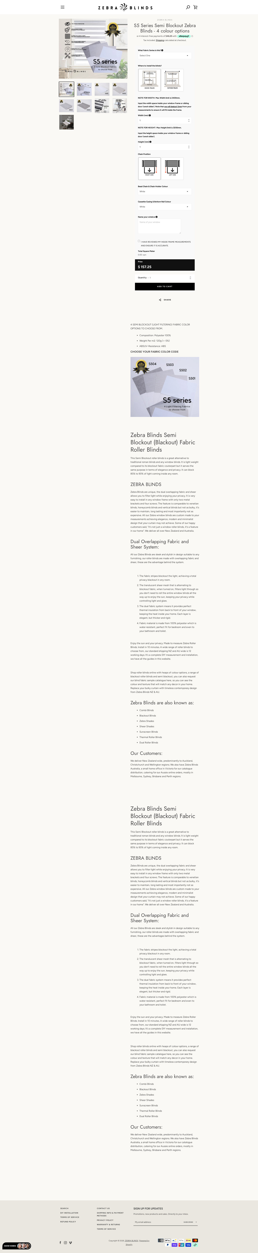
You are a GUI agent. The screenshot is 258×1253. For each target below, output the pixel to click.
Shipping (160, 40)
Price (140, 261)
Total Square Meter (146, 251)
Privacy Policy (105, 1220)
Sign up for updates (148, 1208)
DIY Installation (69, 1213)
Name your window (161, 217)
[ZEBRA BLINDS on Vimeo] (70, 1242)
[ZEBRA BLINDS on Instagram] (65, 1242)
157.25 (146, 267)
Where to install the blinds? (150, 66)
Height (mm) (158, 142)
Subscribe (189, 1222)
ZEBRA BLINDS (131, 1241)
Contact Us (103, 1208)
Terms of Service (69, 1217)
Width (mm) (158, 115)
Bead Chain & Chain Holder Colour (153, 186)
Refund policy (68, 1222)
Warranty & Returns (108, 1225)
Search (64, 1208)
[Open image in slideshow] (93, 49)
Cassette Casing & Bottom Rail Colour (154, 202)
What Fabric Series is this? (164, 50)
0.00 (140, 255)
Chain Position (144, 154)
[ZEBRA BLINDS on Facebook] (60, 1242)
